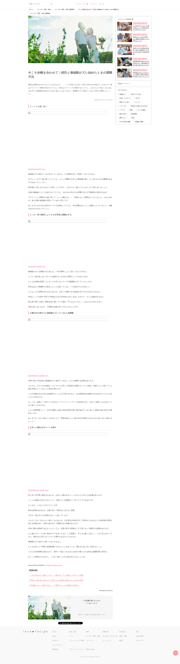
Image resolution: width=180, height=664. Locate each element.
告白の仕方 (123, 114)
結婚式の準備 (139, 121)
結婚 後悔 (134, 114)
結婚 (87, 632)
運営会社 (55, 649)
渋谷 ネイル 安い (136, 94)
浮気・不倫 (123, 636)
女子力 (138, 98)
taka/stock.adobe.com (36, 169)
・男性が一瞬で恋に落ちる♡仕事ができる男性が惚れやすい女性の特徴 (55, 580)
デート (71, 636)
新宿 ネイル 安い (125, 102)
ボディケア (139, 640)
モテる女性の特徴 (125, 121)
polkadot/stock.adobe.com (38, 376)
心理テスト (56, 640)
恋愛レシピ (90, 3)
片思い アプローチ (125, 98)
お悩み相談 (139, 636)
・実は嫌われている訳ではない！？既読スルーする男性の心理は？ (54, 585)
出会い (54, 636)
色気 (131, 110)
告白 (137, 632)
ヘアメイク (89, 640)
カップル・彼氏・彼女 (93, 636)
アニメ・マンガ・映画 (76, 640)
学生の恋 (122, 632)
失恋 (133, 117)
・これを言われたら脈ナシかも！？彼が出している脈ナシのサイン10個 (55, 575)
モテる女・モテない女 (110, 636)
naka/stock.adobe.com (37, 266)
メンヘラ (137, 102)
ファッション (107, 640)
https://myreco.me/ (54, 565)
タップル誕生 (141, 110)
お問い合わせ (90, 649)
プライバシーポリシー (76, 649)
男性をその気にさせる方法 (139, 106)
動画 (120, 640)
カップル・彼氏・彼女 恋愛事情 (40, 13)
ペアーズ (122, 110)
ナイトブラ (123, 106)
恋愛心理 (105, 632)
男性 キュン (123, 117)
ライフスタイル (57, 645)
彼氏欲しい (123, 94)
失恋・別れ (73, 632)
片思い (54, 632)
